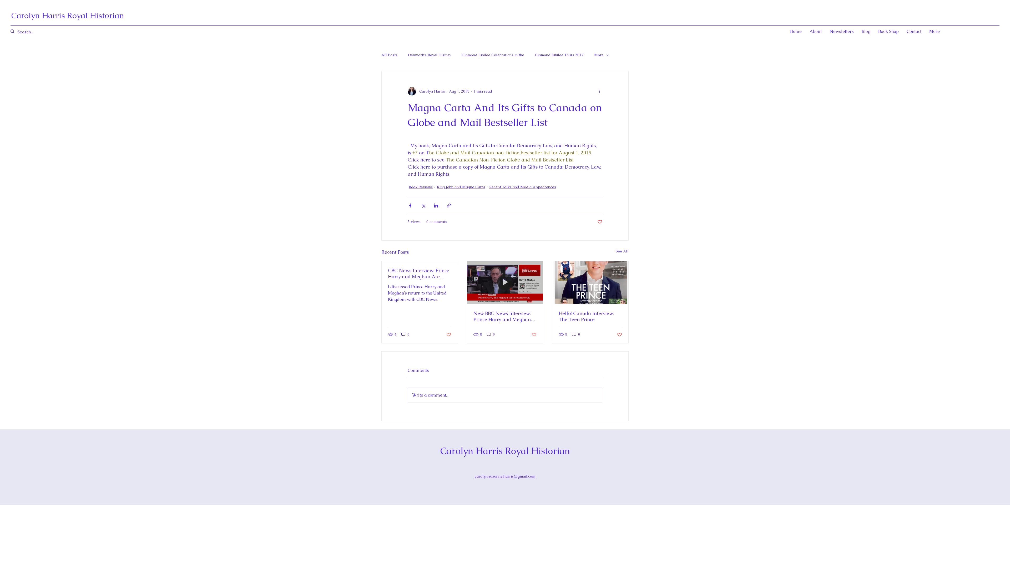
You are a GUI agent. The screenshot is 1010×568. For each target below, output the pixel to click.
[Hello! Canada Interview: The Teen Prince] (590, 282)
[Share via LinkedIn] (435, 205)
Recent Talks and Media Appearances (522, 187)
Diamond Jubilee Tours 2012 (559, 55)
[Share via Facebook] (410, 205)
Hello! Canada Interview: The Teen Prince (586, 316)
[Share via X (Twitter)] (423, 205)
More (599, 55)
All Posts (389, 55)
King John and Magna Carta (461, 187)
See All (622, 251)
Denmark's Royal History (429, 55)
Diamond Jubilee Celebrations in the (493, 55)
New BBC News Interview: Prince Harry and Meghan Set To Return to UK (502, 316)
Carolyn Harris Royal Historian (67, 15)
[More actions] (599, 91)
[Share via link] (448, 205)
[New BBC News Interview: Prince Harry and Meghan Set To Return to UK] (505, 282)
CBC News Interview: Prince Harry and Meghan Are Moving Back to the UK (418, 273)
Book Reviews (421, 187)
